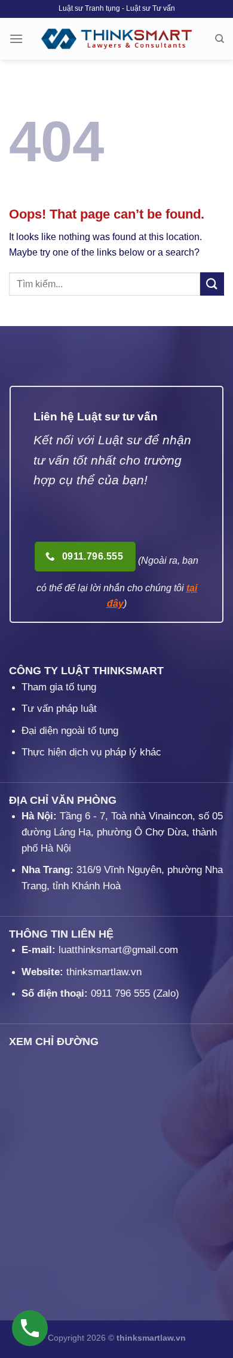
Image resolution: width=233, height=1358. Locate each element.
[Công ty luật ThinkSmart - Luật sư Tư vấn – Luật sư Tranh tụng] (117, 39)
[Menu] (16, 38)
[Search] (219, 38)
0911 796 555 (120, 993)
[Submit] (212, 284)
